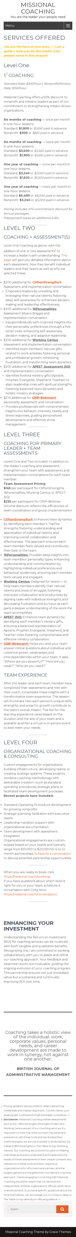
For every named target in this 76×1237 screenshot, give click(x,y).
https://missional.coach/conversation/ (30, 894)
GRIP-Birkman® (16, 644)
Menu (10, 25)
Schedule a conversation (52, 853)
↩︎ (69, 1114)
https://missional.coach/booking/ (27, 876)
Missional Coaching (38, 8)
